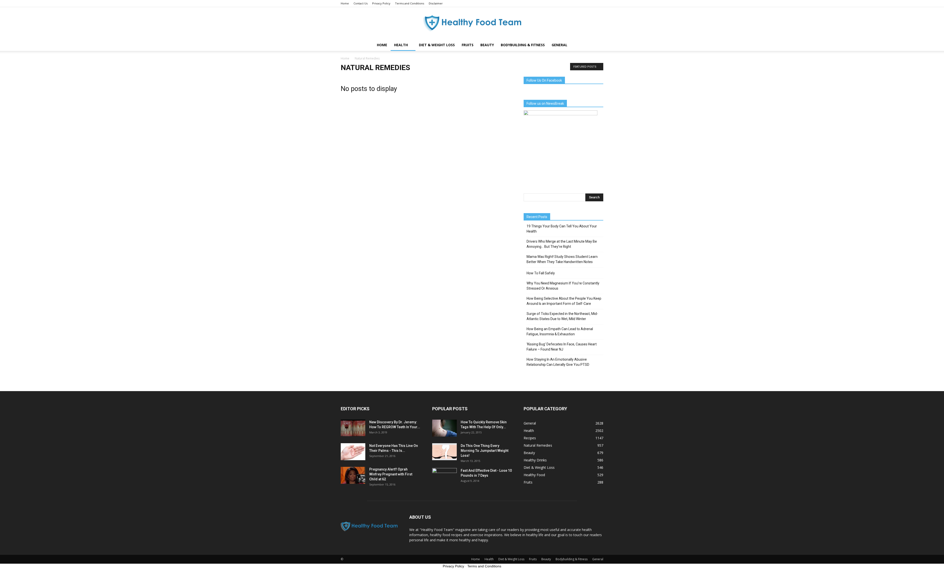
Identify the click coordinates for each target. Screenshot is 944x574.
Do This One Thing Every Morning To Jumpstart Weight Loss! (484, 450)
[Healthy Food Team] (472, 23)
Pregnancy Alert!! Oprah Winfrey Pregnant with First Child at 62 (390, 474)
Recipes (530, 438)
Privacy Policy (381, 3)
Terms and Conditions (409, 3)
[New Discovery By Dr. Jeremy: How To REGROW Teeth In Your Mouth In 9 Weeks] (353, 428)
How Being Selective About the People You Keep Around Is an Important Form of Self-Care (564, 301)
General (559, 45)
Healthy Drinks (535, 460)
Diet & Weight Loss (437, 45)
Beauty (487, 45)
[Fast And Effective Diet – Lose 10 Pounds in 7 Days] (444, 476)
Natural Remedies (538, 445)
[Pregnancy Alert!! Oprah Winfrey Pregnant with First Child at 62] (353, 475)
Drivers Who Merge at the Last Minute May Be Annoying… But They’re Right (562, 244)
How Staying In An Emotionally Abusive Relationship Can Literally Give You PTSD (558, 362)
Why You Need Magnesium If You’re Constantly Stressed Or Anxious (563, 285)
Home (345, 3)
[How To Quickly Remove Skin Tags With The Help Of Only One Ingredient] (444, 428)
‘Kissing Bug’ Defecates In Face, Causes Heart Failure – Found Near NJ (562, 346)
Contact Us (361, 3)
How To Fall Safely (541, 273)
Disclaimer (436, 3)
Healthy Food (534, 474)
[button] (597, 45)
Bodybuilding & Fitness (523, 45)
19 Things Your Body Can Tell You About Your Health (562, 228)
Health (401, 45)
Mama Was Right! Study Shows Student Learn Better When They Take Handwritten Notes (562, 259)
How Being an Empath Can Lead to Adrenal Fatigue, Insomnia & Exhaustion (560, 331)
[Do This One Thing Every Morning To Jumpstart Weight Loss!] (444, 451)
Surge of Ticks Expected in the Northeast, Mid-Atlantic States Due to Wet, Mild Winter (562, 316)
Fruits (467, 45)
